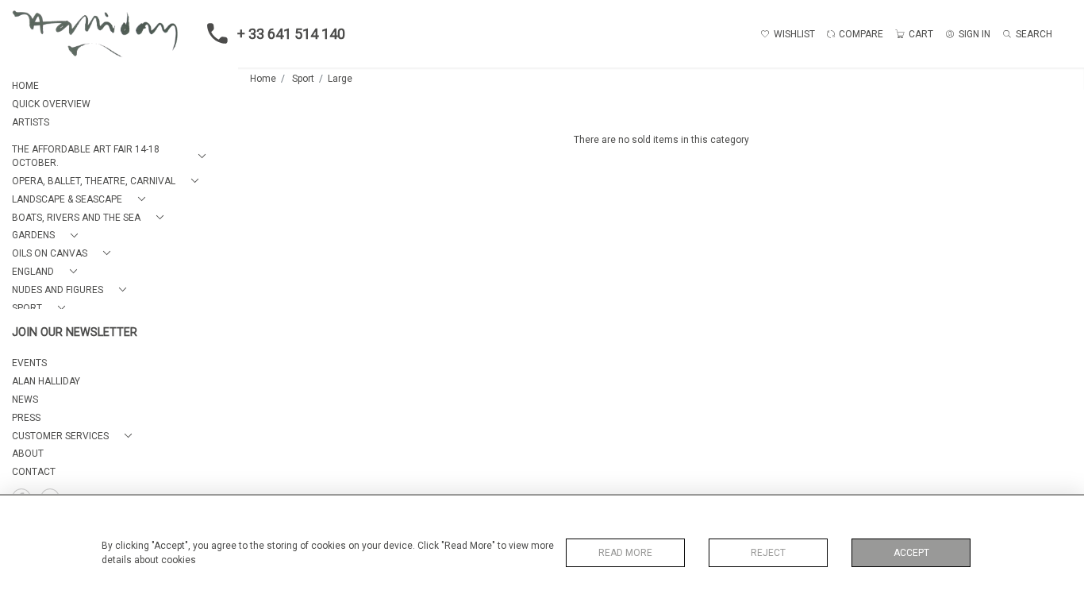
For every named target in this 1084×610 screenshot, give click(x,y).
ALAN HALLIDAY (46, 381)
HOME (25, 85)
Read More (625, 552)
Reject (768, 552)
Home (263, 78)
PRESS (26, 417)
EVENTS (29, 363)
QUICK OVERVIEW (51, 104)
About (28, 453)
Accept (911, 552)
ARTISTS (30, 122)
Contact (34, 471)
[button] (112, 156)
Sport (303, 78)
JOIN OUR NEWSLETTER (74, 332)
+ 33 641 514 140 (291, 33)
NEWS (25, 399)
